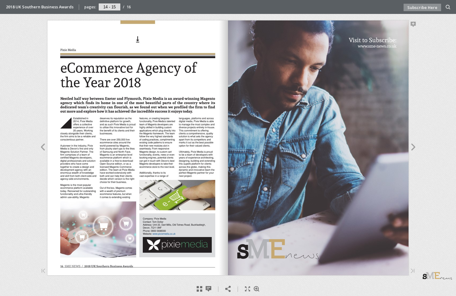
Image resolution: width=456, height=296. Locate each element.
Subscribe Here (422, 7)
